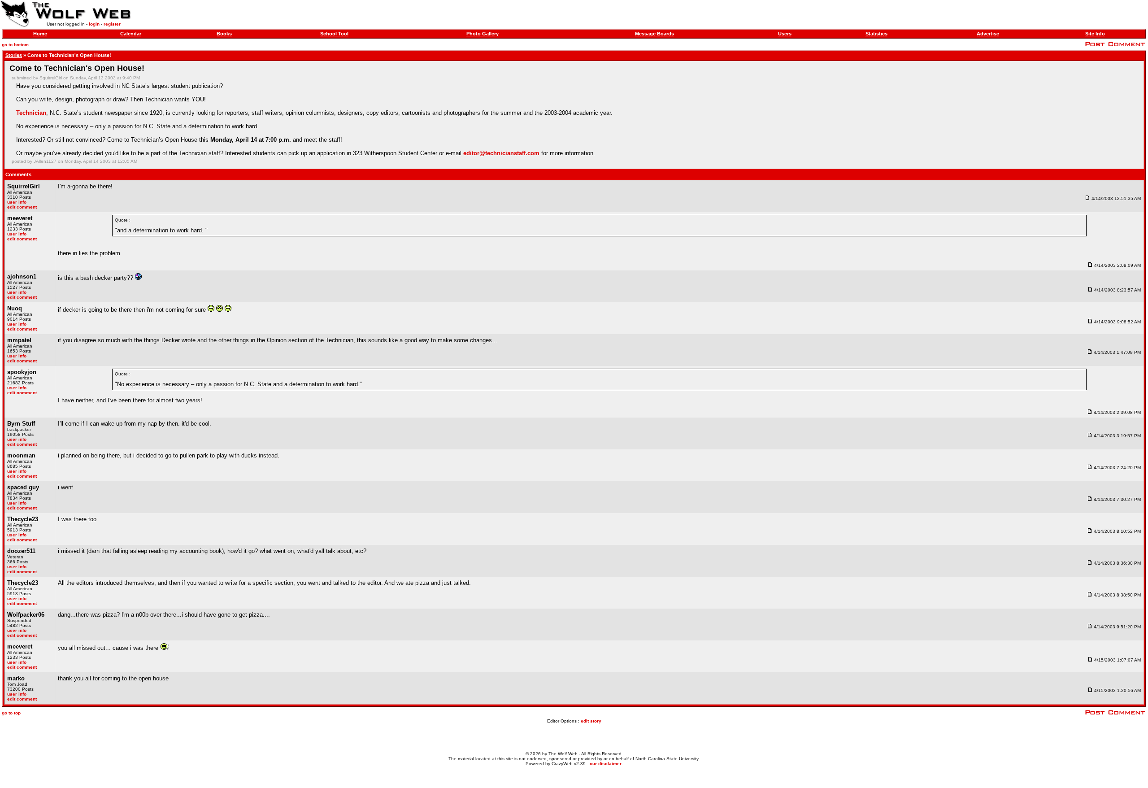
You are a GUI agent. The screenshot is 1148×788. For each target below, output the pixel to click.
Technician (31, 112)
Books (224, 33)
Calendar (130, 33)
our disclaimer (606, 763)
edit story (591, 720)
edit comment (22, 207)
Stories (13, 55)
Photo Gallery (482, 33)
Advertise (988, 33)
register (112, 24)
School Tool (334, 33)
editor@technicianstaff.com (501, 153)
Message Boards (654, 33)
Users (784, 33)
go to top (11, 712)
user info (16, 202)
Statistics (876, 33)
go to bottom (15, 44)
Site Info (1095, 33)
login (94, 24)
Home (40, 33)
